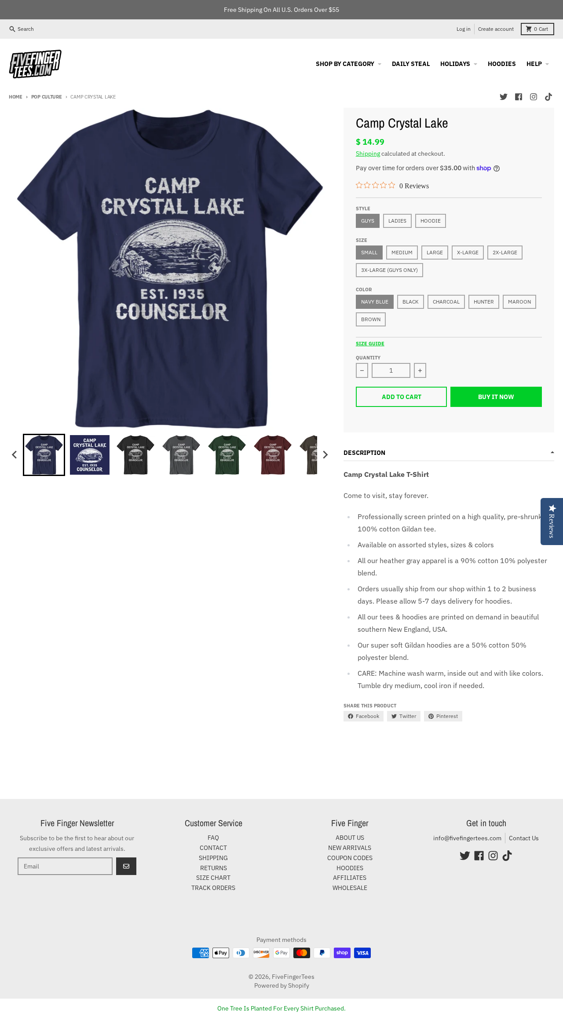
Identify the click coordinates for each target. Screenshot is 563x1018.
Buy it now (496, 397)
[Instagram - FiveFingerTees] (533, 97)
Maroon (519, 301)
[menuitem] (44, 455)
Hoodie (430, 220)
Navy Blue (374, 301)
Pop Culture (46, 97)
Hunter (484, 301)
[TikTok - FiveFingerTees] (548, 97)
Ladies (397, 220)
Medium (402, 252)
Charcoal (446, 301)
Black (410, 301)
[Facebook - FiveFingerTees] (518, 97)
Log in (464, 29)
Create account (496, 29)
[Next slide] (325, 455)
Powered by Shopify (281, 985)
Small (369, 252)
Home (15, 97)
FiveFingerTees (293, 977)
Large (435, 252)
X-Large (468, 252)
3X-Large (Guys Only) (389, 270)
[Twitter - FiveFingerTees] (503, 97)
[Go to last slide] (15, 455)
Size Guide (370, 344)
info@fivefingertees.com (467, 838)
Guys (367, 220)
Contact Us (524, 838)
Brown (370, 319)
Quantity (368, 358)
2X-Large (505, 252)
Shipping (368, 153)
